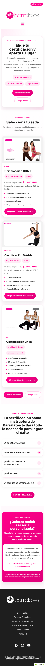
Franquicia (22, 634)
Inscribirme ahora (13, 395)
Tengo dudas (22, 101)
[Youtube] (29, 645)
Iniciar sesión (36, 4)
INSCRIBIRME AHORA (22, 495)
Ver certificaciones (22, 93)
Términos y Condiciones (22, 621)
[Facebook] (16, 645)
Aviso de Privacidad (22, 617)
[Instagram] (22, 645)
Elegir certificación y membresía (20, 211)
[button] (22, 24)
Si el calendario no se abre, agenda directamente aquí (22, 565)
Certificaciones (22, 629)
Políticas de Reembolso (22, 625)
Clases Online (22, 613)
